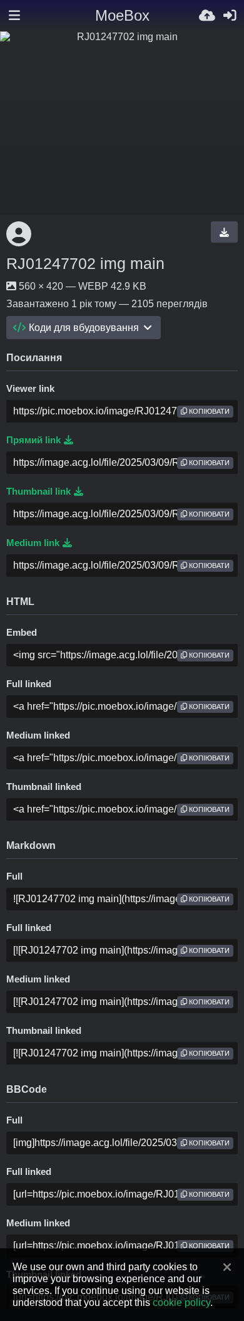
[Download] (224, 232)
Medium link (32, 543)
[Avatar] (18, 233)
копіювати (208, 411)
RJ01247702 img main (85, 263)
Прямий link (33, 440)
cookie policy (181, 1302)
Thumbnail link (38, 492)
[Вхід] (229, 15)
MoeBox (122, 15)
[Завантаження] (207, 15)
